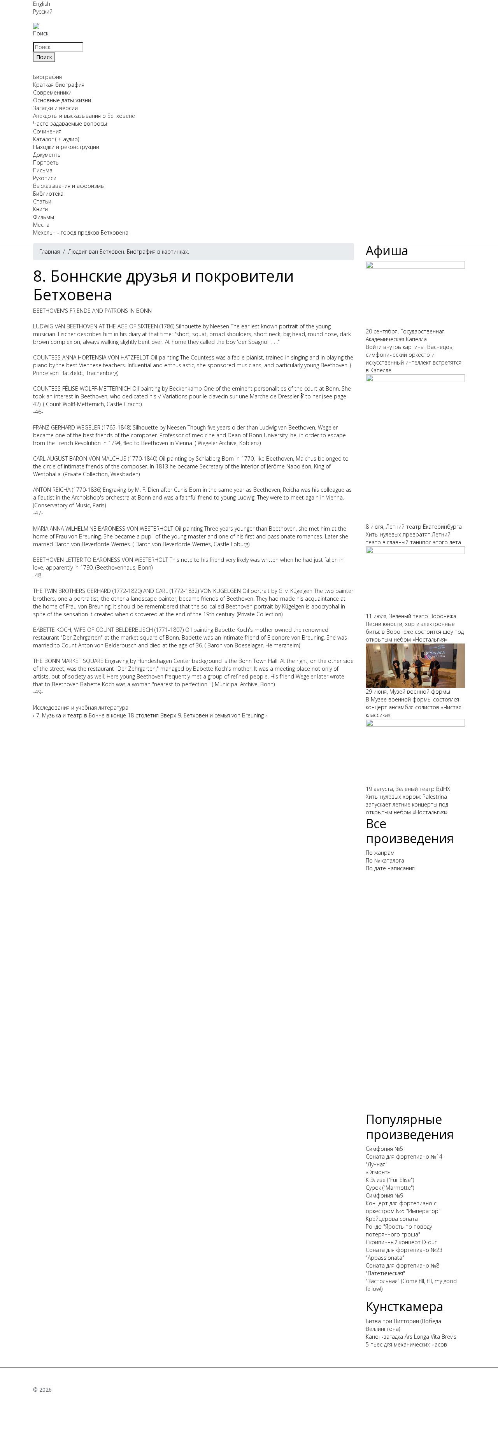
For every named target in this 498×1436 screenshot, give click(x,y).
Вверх (168, 715)
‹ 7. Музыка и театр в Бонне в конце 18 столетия (96, 715)
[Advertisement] (415, 995)
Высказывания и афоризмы (69, 185)
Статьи (42, 201)
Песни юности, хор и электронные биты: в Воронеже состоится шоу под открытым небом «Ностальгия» (415, 631)
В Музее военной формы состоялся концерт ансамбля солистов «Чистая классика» (413, 707)
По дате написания (390, 868)
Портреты (46, 162)
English (41, 3)
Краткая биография (58, 84)
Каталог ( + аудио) (56, 139)
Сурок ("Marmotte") (390, 1187)
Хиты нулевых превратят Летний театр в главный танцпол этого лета (413, 538)
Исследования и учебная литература (80, 707)
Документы (47, 154)
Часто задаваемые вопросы (70, 123)
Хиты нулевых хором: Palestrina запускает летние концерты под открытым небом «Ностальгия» (407, 804)
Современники (52, 92)
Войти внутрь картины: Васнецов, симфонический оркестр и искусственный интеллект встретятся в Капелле (413, 358)
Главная (49, 251)
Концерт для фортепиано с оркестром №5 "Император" (403, 1207)
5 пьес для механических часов (406, 1344)
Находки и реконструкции (66, 147)
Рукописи (44, 178)
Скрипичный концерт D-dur (401, 1242)
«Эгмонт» (378, 1172)
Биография (47, 77)
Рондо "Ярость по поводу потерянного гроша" (399, 1230)
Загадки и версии (55, 108)
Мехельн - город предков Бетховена (80, 232)
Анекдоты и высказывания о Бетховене (84, 115)
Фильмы (43, 217)
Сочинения (47, 131)
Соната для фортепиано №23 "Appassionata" (404, 1253)
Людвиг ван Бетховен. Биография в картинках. (128, 251)
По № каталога (385, 860)
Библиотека (48, 193)
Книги (40, 209)
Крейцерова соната (392, 1218)
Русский (43, 11)
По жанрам (380, 852)
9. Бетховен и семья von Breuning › (222, 715)
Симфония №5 (384, 1148)
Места (41, 224)
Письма (43, 170)
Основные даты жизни (62, 100)
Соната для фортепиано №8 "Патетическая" (402, 1269)
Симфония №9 (384, 1195)
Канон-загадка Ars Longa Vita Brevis (411, 1336)
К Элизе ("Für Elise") (390, 1180)
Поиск (40, 33)
